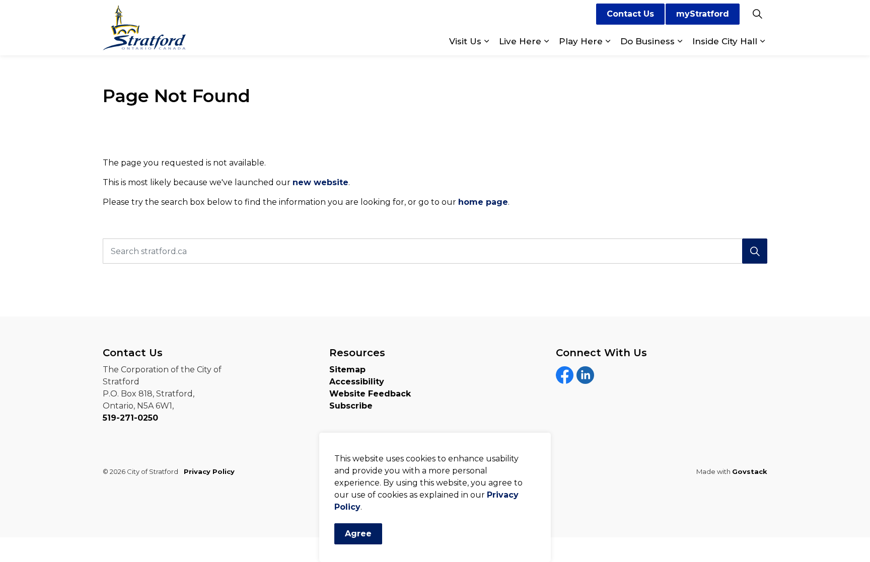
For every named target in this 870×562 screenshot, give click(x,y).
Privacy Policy (209, 471)
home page (483, 202)
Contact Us (630, 14)
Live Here (520, 41)
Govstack (749, 471)
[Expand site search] (757, 14)
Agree (358, 533)
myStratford (702, 14)
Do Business (647, 41)
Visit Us (465, 41)
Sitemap (347, 369)
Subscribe (351, 406)
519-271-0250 (130, 418)
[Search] (754, 251)
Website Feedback (370, 393)
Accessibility (356, 381)
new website (320, 182)
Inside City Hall (724, 41)
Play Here (581, 41)
